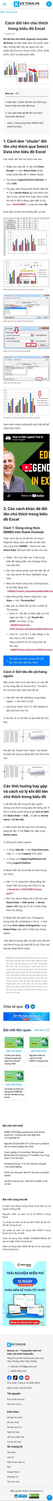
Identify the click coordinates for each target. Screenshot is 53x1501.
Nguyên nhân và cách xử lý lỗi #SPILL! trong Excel (26, 1215)
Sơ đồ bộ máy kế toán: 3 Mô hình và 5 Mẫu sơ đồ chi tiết (25, 1182)
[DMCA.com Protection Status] (34, 1495)
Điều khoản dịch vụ (16, 1462)
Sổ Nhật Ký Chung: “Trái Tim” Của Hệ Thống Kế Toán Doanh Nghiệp (25, 1165)
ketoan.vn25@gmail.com (24, 1366)
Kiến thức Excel (14, 1404)
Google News (13, 1472)
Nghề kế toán (13, 1432)
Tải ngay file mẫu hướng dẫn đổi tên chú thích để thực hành (26, 660)
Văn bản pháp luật (15, 1437)
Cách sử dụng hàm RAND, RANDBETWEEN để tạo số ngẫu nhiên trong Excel (26, 1240)
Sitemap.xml (13, 1477)
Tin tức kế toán (14, 1442)
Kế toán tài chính (14, 1417)
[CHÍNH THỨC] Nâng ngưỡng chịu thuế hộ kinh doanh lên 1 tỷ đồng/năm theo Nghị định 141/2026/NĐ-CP (24, 1135)
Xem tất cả (40, 1030)
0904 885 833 (18, 1371)
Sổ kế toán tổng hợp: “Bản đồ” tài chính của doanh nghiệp (26, 1174)
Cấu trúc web (13, 1481)
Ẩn (17, 93)
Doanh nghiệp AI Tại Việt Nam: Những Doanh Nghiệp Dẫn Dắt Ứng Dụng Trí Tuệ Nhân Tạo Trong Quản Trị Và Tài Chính (26, 1155)
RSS (9, 1467)
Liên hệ (10, 1457)
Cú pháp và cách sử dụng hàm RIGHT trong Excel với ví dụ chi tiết (26, 1231)
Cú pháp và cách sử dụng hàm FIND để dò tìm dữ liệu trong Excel (26, 1223)
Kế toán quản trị (14, 1427)
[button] (49, 4)
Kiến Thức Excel (8, 12)
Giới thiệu (11, 1452)
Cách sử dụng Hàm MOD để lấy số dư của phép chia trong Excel (26, 1248)
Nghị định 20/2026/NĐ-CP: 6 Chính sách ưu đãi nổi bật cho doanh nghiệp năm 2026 (26, 1145)
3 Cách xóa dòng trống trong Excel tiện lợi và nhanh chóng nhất (26, 1207)
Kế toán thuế (13, 1422)
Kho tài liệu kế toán (16, 1399)
